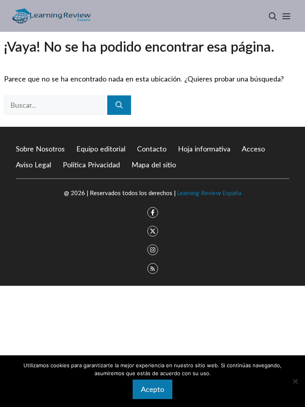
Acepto (152, 389)
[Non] (295, 381)
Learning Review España (209, 192)
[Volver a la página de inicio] (51, 15)
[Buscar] (119, 105)
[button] (273, 16)
